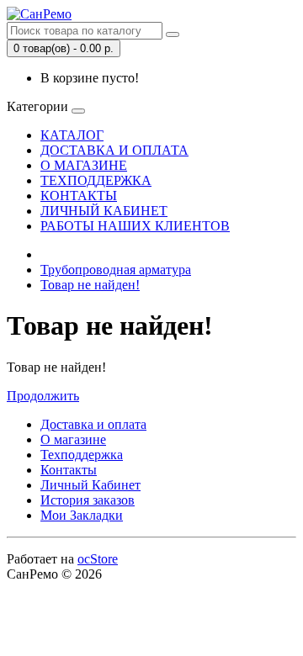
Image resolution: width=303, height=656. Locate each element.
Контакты (68, 470)
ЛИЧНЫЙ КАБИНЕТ (103, 211)
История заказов (87, 500)
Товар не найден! (90, 285)
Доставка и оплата (93, 424)
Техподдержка (81, 454)
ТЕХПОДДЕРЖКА (96, 180)
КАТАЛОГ (72, 135)
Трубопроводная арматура (115, 269)
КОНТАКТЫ (78, 195)
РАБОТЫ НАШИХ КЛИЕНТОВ (135, 226)
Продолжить (43, 396)
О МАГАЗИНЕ (83, 165)
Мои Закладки (81, 515)
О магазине (73, 439)
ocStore (97, 559)
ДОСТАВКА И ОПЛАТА (114, 150)
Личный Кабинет (90, 485)
